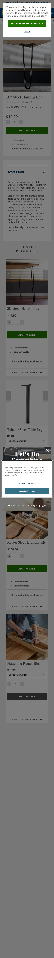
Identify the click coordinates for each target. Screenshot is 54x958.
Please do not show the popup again (28, 505)
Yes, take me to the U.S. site (27, 23)
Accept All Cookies (27, 491)
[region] (27, 479)
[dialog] (27, 20)
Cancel (27, 31)
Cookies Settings (26, 483)
